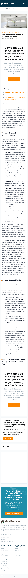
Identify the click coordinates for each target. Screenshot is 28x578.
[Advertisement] (14, 468)
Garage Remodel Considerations (14, 92)
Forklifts (3, 552)
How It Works (4, 565)
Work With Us (4, 563)
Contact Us (4, 561)
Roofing (17, 548)
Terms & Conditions (6, 569)
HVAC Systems (18, 552)
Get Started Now (14, 79)
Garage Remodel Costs (11, 95)
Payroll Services (5, 554)
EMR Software (4, 550)
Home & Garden (7, 9)
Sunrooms (17, 554)
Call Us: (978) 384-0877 (7, 541)
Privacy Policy (4, 567)
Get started (7, 438)
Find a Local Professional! (14, 513)
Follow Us (3, 570)
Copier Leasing (4, 555)
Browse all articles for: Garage (10, 32)
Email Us (3, 539)
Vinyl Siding (18, 550)
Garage (15, 9)
